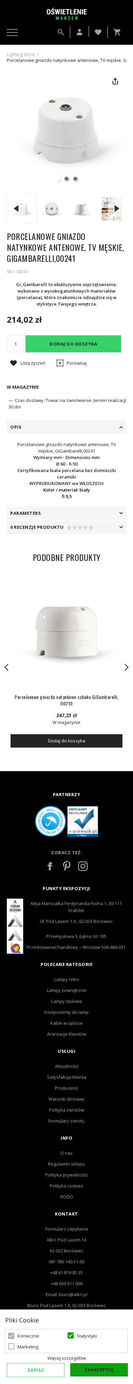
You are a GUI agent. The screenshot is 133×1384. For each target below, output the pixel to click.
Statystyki (87, 1336)
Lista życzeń (32, 363)
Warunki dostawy (66, 1099)
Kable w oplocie (66, 1023)
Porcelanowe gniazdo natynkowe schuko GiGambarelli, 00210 (66, 700)
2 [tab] (66, 179)
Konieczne (28, 1336)
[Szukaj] (60, 32)
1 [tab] (57, 179)
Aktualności (66, 1066)
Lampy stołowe (66, 1001)
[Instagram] (83, 866)
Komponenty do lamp (66, 1012)
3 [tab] (75, 179)
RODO (66, 1197)
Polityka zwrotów (66, 1110)
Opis (15, 427)
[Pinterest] (66, 866)
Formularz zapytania (66, 1229)
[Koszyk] (118, 32)
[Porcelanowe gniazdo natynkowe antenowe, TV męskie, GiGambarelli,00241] (51, 209)
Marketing (27, 1347)
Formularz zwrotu (66, 1121)
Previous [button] (16, 208)
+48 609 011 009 (67, 1283)
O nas (66, 1153)
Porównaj (77, 363)
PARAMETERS (25, 513)
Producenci (66, 1088)
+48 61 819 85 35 (66, 1272)
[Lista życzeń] (98, 31)
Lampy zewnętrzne (66, 990)
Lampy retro (66, 979)
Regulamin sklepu (66, 1164)
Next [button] (117, 208)
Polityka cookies (66, 1186)
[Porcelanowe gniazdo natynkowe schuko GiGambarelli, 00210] (66, 630)
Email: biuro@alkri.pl (66, 1294)
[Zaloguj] (79, 32)
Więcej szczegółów (66, 1358)
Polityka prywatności (66, 1175)
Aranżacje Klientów (66, 1034)
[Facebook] (50, 866)
